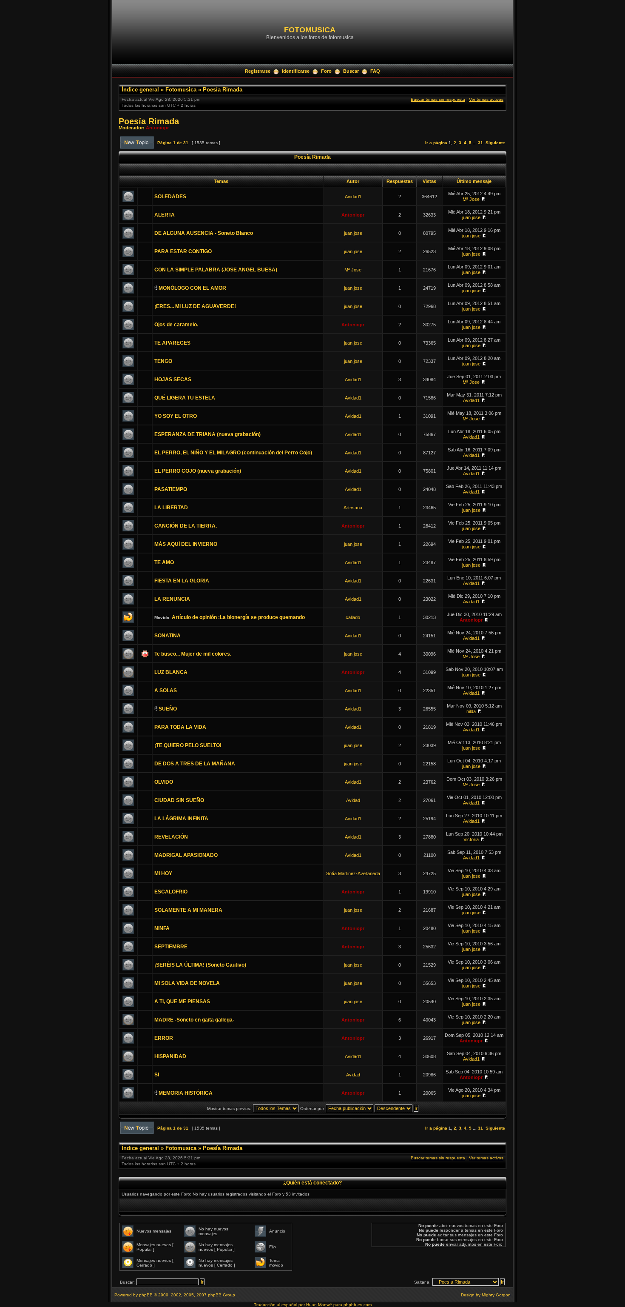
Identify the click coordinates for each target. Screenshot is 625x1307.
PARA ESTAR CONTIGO (183, 251)
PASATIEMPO (170, 489)
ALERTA (164, 215)
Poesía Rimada (222, 89)
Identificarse (296, 71)
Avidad (353, 800)
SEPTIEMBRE (171, 947)
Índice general (140, 89)
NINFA (162, 928)
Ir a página (436, 142)
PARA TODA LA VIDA (180, 727)
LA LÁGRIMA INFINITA (181, 819)
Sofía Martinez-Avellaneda (353, 873)
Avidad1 (353, 196)
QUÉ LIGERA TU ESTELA (184, 398)
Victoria (471, 839)
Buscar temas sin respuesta (438, 99)
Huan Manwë (319, 1304)
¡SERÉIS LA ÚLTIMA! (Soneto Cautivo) (200, 965)
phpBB (146, 1295)
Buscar (351, 71)
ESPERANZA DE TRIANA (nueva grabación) (207, 434)
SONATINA (167, 636)
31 (480, 142)
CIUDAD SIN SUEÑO (179, 800)
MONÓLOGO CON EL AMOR (192, 288)
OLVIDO (163, 782)
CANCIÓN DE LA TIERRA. (185, 526)
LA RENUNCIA (172, 599)
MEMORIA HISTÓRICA (186, 1093)
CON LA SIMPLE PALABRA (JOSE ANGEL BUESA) (215, 270)
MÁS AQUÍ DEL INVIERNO (185, 544)
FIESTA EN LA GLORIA (181, 581)
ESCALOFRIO (171, 892)
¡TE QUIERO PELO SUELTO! (188, 745)
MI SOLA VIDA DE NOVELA (187, 983)
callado (353, 617)
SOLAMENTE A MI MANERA (188, 910)
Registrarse (257, 71)
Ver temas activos (486, 99)
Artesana (353, 507)
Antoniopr (157, 127)
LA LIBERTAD (171, 508)
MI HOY (163, 873)
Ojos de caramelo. (176, 325)
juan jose (471, 217)
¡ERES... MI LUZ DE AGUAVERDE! (195, 306)
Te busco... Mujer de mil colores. (192, 654)
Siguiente (495, 142)
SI (156, 1075)
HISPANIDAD (170, 1056)
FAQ (375, 71)
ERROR (163, 1038)
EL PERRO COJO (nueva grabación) (197, 471)
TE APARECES (172, 343)
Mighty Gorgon (496, 1295)
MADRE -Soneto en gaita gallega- (194, 1020)
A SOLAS (165, 690)
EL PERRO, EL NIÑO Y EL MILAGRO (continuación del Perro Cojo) (233, 453)
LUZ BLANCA (171, 672)
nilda (471, 711)
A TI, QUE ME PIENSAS (182, 1002)
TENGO (163, 361)
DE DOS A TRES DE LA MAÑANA (194, 764)
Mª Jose (471, 199)
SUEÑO (168, 709)
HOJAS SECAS (172, 379)
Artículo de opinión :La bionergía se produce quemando (238, 617)
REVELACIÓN (171, 837)
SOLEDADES (170, 197)
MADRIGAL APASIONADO (186, 855)
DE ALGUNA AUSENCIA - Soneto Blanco (203, 233)
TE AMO (164, 562)
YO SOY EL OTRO (175, 416)
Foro (326, 71)
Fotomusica (180, 89)
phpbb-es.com (358, 1304)
